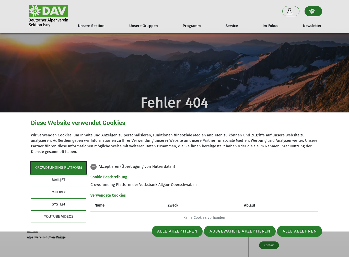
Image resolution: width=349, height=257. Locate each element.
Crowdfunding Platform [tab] (58, 167)
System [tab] (58, 204)
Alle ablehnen (300, 231)
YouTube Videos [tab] (58, 216)
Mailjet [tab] (58, 179)
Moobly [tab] (59, 192)
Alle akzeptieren (177, 231)
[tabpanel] (204, 193)
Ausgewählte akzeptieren (240, 231)
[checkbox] (204, 167)
